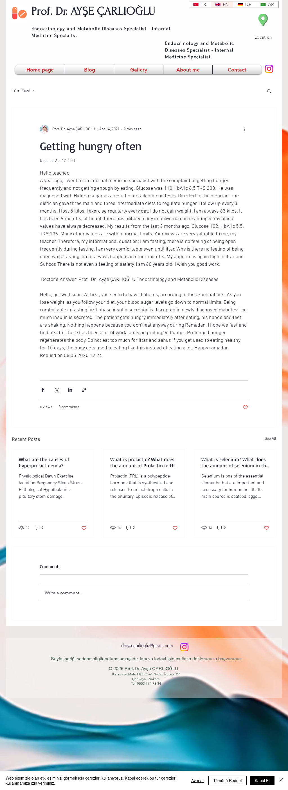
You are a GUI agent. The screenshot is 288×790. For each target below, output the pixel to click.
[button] (269, 90)
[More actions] (244, 129)
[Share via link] (84, 389)
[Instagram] (269, 68)
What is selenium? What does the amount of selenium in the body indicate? (235, 462)
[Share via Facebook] (42, 389)
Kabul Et (262, 780)
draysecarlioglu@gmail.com (147, 645)
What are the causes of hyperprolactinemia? (44, 462)
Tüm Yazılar (23, 90)
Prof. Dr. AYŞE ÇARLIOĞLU (94, 11)
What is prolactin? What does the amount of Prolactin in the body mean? (143, 462)
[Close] (281, 780)
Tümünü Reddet (227, 780)
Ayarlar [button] (197, 780)
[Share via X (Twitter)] (56, 389)
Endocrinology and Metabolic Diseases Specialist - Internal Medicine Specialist (199, 50)
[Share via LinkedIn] (70, 389)
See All (270, 438)
